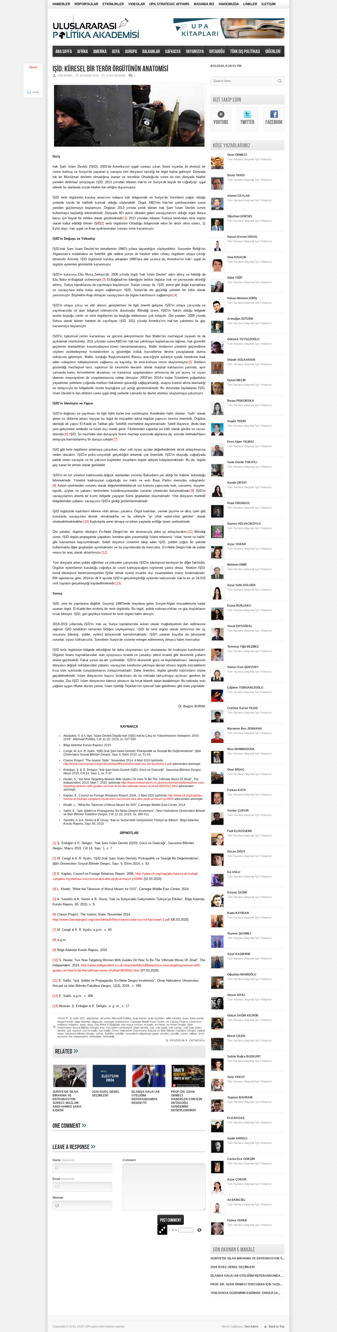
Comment (129, 1160)
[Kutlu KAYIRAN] (217, 927)
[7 (115, 439)
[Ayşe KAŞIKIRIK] (217, 968)
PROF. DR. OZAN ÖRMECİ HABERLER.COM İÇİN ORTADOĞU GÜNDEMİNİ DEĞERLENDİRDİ (186, 1101)
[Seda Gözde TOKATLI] (217, 476)
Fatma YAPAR (237, 1220)
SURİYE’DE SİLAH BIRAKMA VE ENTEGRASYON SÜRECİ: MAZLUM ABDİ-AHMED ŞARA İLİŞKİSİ (67, 1101)
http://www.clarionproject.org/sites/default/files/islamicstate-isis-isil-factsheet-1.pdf (117, 764)
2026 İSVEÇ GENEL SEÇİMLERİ (105, 1093)
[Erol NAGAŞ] (217, 1132)
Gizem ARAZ (236, 995)
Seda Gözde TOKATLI (242, 462)
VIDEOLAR (136, 4)
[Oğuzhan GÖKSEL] (217, 230)
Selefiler (109, 1033)
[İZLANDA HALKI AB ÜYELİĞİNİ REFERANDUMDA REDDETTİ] (148, 1088)
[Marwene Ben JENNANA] (217, 742)
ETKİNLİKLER (113, 4)
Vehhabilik (109, 1036)
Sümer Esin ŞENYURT (243, 667)
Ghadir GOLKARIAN (241, 359)
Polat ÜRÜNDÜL (238, 503)
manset (76, 1030)
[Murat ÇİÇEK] (217, 1050)
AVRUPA (131, 52)
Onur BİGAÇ (235, 769)
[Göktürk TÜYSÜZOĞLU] (217, 353)
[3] (104, 279)
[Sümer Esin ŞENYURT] (217, 681)
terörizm (62, 1036)
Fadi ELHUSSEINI (239, 831)
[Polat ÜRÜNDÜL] (217, 517)
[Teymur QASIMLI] (217, 947)
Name (64, 1160)
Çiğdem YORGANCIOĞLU (245, 687)
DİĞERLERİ (273, 52)
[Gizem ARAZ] (217, 1009)
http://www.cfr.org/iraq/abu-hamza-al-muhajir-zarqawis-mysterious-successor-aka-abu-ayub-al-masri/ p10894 (133, 797)
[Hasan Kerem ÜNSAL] (217, 251)
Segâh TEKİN (236, 421)
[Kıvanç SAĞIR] (217, 906)
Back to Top (276, 1326)
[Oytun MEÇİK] (217, 394)
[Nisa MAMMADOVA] (217, 763)
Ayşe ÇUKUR (236, 1179)
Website (58, 1197)
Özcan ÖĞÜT (236, 851)
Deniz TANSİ (235, 175)
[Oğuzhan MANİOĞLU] (217, 988)
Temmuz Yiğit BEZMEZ (243, 646)
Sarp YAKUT (236, 1077)
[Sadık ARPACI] (217, 1152)
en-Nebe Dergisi (176, 1024)
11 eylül (74, 1018)
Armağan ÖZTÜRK (240, 318)
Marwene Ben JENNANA (244, 728)
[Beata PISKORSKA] (217, 415)
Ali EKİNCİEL (236, 1200)
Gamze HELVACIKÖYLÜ (244, 523)
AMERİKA (100, 52)
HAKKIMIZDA (229, 4)
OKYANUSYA (195, 52)
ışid (69, 1030)
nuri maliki (105, 1030)
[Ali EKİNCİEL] (217, 1214)
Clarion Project (179, 1021)
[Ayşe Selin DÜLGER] (217, 599)
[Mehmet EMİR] (217, 578)
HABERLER (61, 4)
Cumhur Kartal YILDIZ (242, 708)
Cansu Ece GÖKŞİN (241, 1159)
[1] (125, 218)
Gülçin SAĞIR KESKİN (242, 1015)
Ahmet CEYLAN (238, 196)
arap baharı (140, 1018)
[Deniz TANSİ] (217, 189)
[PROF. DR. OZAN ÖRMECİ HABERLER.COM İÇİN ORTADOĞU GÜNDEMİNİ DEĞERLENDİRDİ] (188, 1088)
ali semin (105, 1018)
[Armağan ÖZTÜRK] (217, 333)
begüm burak (65, 1021)
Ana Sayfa (64, 52)
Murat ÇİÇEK (236, 1036)
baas (185, 1018)
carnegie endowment (116, 1021)
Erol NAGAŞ (235, 1118)
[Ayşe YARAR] (217, 558)
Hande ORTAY (237, 482)
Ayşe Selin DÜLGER (241, 585)
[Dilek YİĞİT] (217, 292)
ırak (152, 1027)
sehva (99, 1033)
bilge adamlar (82, 1021)
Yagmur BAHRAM (239, 1097)
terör (201, 1033)
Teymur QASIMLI (239, 933)
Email (63, 1179)
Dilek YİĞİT (235, 277)
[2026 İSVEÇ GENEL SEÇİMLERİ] (109, 1088)
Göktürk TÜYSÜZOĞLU (243, 339)
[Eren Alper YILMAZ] (217, 455)
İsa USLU (233, 872)
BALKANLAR (151, 52)
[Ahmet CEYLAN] (217, 210)
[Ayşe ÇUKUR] (217, 1193)
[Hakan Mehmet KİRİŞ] (217, 312)
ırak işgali (161, 1027)
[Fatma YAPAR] (217, 1234)
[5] (190, 362)
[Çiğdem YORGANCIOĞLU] (217, 701)
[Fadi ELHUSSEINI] (217, 845)
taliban (193, 1033)
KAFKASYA (173, 52)
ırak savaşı (175, 1027)
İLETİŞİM (269, 4)
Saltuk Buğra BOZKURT (244, 1056)
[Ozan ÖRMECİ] (217, 169)
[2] (102, 223)
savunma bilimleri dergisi (79, 1033)
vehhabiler (95, 1036)
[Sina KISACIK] (217, 271)
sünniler (164, 1033)
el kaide (148, 1024)
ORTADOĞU (217, 52)
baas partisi (197, 1018)
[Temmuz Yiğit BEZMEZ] (217, 660)
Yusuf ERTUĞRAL (239, 626)
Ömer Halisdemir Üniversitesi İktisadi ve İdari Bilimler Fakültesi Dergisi (154, 1030)
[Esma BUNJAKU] (217, 619)
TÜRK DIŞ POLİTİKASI (245, 52)
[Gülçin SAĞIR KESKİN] (217, 1029)
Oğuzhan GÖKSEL (240, 216)
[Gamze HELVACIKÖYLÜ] (217, 537)
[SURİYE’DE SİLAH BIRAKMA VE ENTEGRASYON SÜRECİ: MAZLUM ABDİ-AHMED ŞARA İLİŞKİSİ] (70, 1088)
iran (102, 1027)
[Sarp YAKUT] (217, 1091)
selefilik (119, 1033)
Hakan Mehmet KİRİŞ (242, 298)
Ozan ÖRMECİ (237, 155)
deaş (90, 1024)
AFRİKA (82, 52)
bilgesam (97, 1021)
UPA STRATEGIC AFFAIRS (169, 4)
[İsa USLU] (217, 886)
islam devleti (140, 1027)
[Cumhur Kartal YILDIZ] (217, 722)
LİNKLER (250, 4)
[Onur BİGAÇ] (217, 783)
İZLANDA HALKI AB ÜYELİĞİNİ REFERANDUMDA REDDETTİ (145, 1097)
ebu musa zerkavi (132, 1024)
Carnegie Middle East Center (147, 1021)
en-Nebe (160, 1024)
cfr (167, 1021)
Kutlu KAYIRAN (238, 913)
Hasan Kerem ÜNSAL (242, 237)
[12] (104, 552)
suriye (184, 1033)
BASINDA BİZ (204, 4)
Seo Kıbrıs (251, 1326)
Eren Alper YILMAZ (240, 441)
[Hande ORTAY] (217, 496)
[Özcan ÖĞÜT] (217, 865)
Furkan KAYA (236, 790)
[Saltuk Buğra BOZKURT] (217, 1070)
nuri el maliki (90, 1030)
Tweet (33, 67)
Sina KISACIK (236, 257)
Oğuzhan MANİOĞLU (241, 974)
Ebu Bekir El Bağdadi (107, 1024)
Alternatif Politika (121, 1018)
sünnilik (174, 1033)
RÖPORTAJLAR (86, 4)
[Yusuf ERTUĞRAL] (217, 640)
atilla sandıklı (173, 1018)
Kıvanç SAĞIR (237, 892)
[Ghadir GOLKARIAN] (217, 374)
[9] (192, 491)
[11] (190, 532)
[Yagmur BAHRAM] (217, 1111)
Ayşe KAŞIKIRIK (239, 954)
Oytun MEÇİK (236, 380)
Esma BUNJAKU (239, 605)
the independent (78, 1036)
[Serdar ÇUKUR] (217, 824)
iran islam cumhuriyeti (119, 1027)
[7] (54, 930)
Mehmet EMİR (237, 564)
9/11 (82, 1018)
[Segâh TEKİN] (217, 435)
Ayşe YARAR (236, 544)
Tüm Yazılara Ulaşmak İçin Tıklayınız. (250, 159)
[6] (66, 434)
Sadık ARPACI (237, 1138)
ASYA (116, 52)
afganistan (92, 1018)
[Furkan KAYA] (217, 804)
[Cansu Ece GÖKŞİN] (217, 1173)
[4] (175, 295)
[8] (54, 485)
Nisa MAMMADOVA (241, 749)
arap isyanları (156, 1018)
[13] (118, 583)
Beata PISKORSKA (240, 400)
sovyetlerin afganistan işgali (141, 1033)
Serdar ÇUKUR (238, 810)
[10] (86, 521)
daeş (83, 1024)
